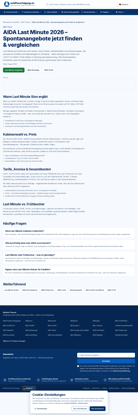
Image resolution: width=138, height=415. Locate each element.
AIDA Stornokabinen (30, 290)
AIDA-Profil (48, 70)
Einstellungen (42, 409)
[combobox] (82, 4)
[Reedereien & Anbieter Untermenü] (40, 12)
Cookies (104, 388)
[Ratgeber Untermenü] (110, 12)
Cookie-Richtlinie (70, 403)
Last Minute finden (11, 290)
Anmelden (106, 361)
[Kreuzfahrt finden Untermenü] (97, 12)
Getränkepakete (76, 290)
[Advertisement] (69, 84)
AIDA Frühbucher (47, 290)
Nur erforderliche (80, 409)
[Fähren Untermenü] (124, 12)
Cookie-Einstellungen (128, 388)
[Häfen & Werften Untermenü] (59, 12)
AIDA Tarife (62, 290)
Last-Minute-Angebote (14, 70)
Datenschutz (96, 388)
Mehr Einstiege (33, 70)
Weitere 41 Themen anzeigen (14, 341)
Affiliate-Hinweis (114, 388)
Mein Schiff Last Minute (95, 290)
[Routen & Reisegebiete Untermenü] (79, 12)
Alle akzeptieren (97, 409)
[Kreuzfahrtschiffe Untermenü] (19, 12)
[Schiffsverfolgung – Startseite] (22, 4)
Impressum (86, 388)
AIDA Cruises (25, 22)
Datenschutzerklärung (121, 371)
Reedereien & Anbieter (11, 22)
